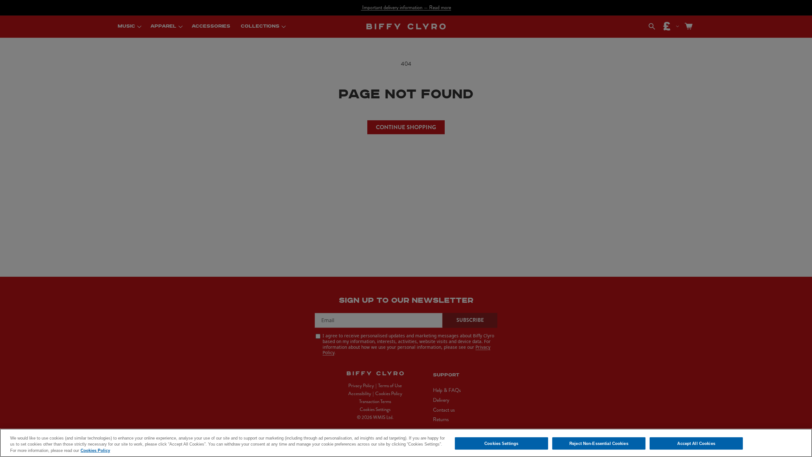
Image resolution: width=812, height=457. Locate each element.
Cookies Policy (95, 450)
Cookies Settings (501, 443)
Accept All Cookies (696, 443)
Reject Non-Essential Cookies (598, 443)
